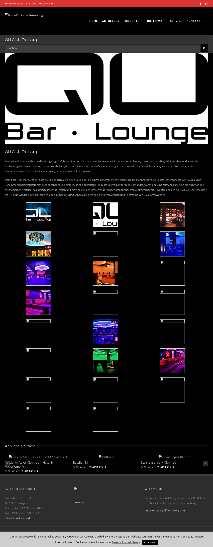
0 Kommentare (29, 470)
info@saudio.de (46, 3)
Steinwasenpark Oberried (158, 462)
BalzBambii (80, 462)
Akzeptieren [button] (150, 542)
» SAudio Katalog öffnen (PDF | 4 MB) (165, 510)
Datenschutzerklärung (126, 542)
